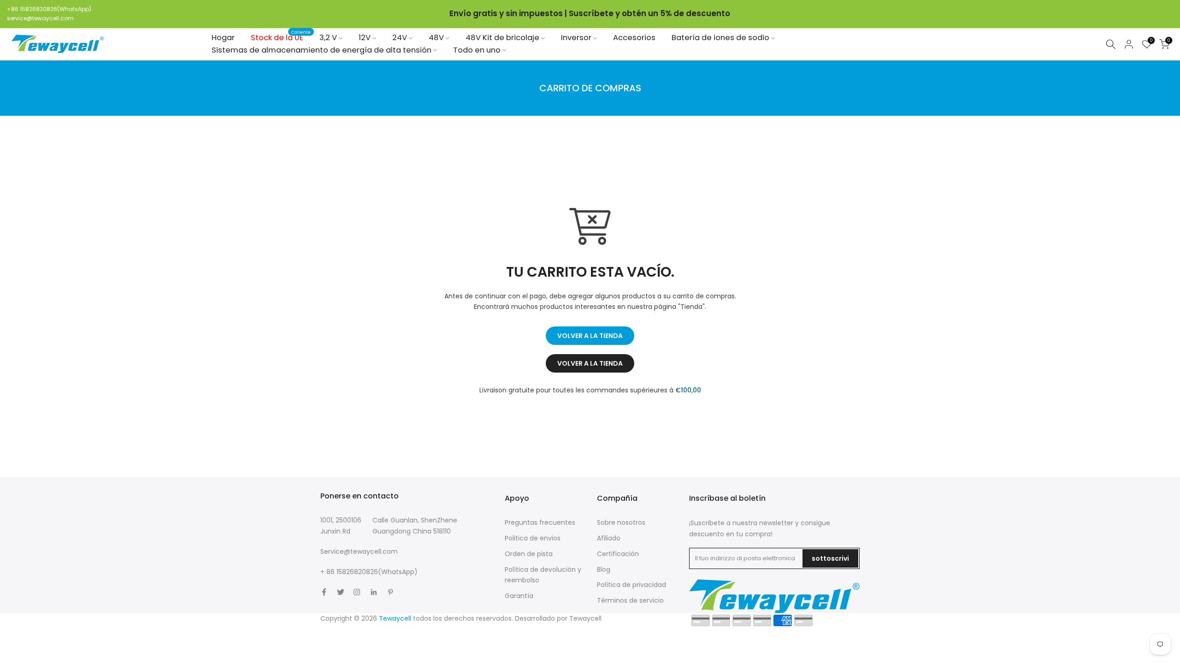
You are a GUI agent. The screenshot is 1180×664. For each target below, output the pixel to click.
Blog (603, 569)
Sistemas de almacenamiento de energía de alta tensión (321, 50)
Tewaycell (585, 618)
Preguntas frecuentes (540, 522)
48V (436, 37)
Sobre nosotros (621, 522)
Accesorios (634, 37)
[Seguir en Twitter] (340, 592)
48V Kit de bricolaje (502, 37)
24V (399, 37)
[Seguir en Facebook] (324, 592)
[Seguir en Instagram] (357, 592)
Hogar (223, 37)
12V (365, 37)
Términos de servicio (630, 600)
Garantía (519, 595)
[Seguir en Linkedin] (373, 592)
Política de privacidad (631, 584)
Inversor (576, 37)
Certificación (618, 553)
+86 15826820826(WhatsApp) (49, 9)
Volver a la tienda (590, 335)
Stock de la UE (281, 37)
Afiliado (608, 538)
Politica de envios (532, 538)
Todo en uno (477, 50)
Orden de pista (529, 553)
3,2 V (328, 37)
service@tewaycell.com (40, 18)
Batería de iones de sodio (720, 37)
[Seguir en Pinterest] (390, 592)
